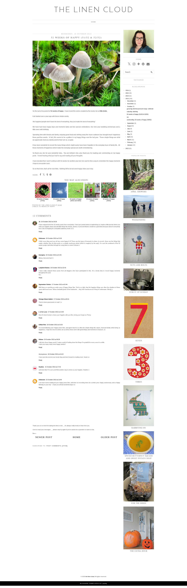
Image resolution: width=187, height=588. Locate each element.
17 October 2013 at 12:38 (56, 312)
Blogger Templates (89, 583)
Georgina (42, 255)
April (128, 137)
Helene (41, 339)
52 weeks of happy (57, 111)
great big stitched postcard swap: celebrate (140, 109)
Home (93, 22)
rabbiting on (139, 428)
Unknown (42, 238)
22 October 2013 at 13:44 (54, 379)
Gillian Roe (42, 324)
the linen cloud (93, 10)
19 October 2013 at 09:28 (52, 339)
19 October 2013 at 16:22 (55, 354)
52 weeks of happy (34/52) (59, 199)
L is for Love (43, 312)
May (128, 134)
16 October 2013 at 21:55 (53, 255)
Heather (41, 367)
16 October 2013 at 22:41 (58, 267)
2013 (127, 98)
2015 (127, 93)
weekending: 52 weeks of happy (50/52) (139, 120)
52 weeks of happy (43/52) (109, 199)
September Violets (45, 284)
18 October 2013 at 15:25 (55, 324)
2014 (127, 96)
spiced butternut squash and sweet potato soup (139, 457)
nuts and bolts (138, 265)
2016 (127, 90)
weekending (138, 220)
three (138, 382)
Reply (40, 231)
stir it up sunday (138, 292)
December (130, 101)
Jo (39, 221)
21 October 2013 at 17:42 (53, 367)
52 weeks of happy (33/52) (92, 199)
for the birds (138, 503)
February (130, 142)
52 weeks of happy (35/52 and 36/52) (76, 199)
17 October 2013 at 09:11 (61, 299)
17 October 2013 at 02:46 (59, 284)
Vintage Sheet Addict (46, 299)
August (129, 126)
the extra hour (138, 551)
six (128, 117)
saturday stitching (132, 111)
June (128, 131)
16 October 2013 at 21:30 (54, 238)
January (129, 145)
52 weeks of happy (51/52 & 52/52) (137, 114)
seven (138, 340)
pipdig (105, 583)
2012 (127, 148)
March (129, 139)
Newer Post (43, 437)
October (129, 106)
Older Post (109, 437)
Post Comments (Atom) (57, 446)
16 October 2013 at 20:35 (49, 221)
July (128, 128)
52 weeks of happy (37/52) (42, 199)
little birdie (103, 111)
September (130, 123)
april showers (139, 191)
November (130, 103)
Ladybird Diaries (44, 267)
